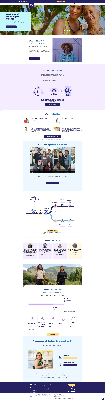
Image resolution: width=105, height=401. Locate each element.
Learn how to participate (52, 230)
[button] (102, 399)
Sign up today (52, 334)
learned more (33, 129)
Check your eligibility (52, 104)
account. (33, 210)
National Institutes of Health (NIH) (38, 43)
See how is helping (52, 136)
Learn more (34, 58)
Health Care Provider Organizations (50, 343)
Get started (70, 357)
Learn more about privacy (52, 182)
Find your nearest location (70, 364)
